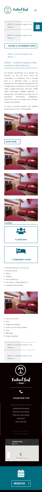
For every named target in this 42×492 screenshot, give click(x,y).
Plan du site (21, 422)
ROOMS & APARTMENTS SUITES (22, 46)
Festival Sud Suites (21, 415)
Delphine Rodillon (21, 434)
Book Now (11, 142)
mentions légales (21, 408)
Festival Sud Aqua (21, 412)
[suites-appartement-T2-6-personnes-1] (21, 136)
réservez (19, 483)
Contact (21, 418)
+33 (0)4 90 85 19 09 (21, 398)
